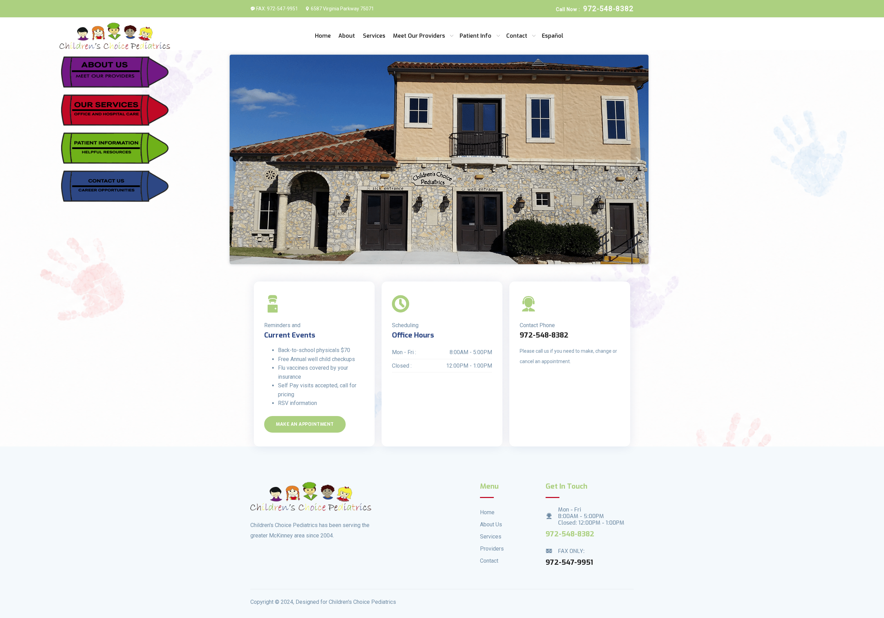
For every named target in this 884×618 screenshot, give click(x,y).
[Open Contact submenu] (534, 36)
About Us (491, 524)
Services (374, 35)
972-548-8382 (544, 335)
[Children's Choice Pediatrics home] (115, 36)
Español (552, 35)
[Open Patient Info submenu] (499, 36)
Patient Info (475, 35)
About (346, 35)
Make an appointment (305, 424)
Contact (516, 35)
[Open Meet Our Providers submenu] (452, 36)
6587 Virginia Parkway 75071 (342, 8)
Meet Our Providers (419, 35)
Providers (492, 548)
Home (323, 35)
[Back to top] (856, 592)
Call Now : (595, 8)
